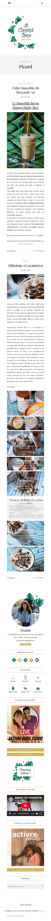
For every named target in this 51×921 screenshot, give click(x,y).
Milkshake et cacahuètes (25, 265)
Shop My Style (25, 750)
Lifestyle (38, 692)
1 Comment (11, 578)
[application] (25, 805)
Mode (13, 681)
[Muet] (37, 813)
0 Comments (11, 251)
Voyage (38, 681)
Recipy (30, 83)
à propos (25, 644)
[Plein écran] (41, 813)
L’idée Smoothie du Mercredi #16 (25, 90)
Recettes (25, 692)
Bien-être (13, 692)
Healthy (22, 83)
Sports (25, 681)
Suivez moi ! (43, 911)
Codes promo (25, 754)
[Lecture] (10, 813)
